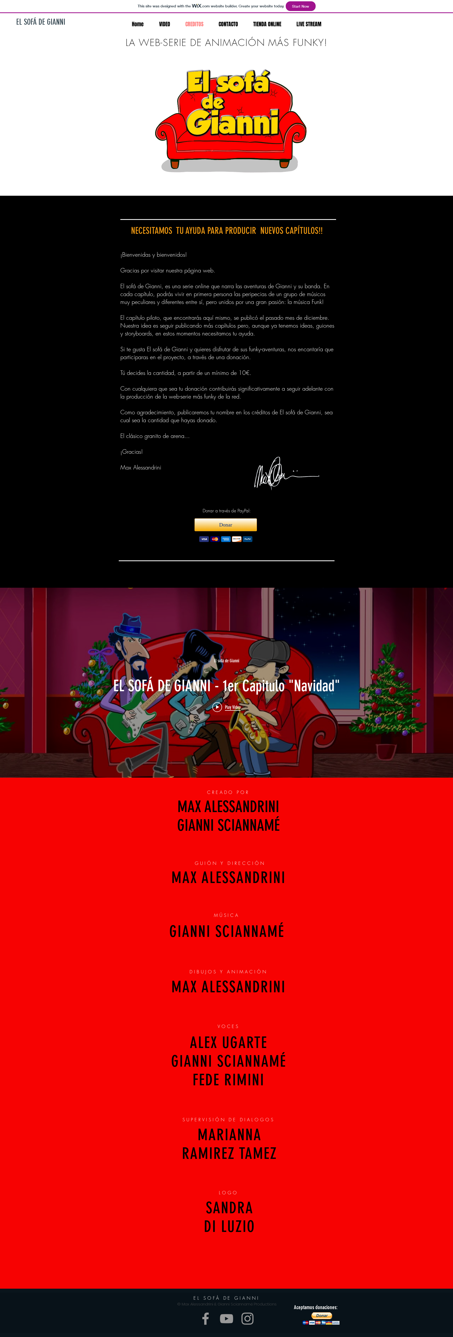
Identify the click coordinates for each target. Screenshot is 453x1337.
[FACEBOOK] (205, 1318)
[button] (321, 1318)
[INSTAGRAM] (247, 1318)
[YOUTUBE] (226, 1318)
